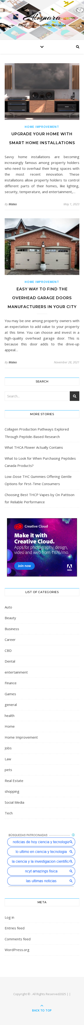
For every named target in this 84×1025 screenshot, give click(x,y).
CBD (8, 650)
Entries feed (14, 928)
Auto (8, 607)
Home (10, 726)
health (9, 715)
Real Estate (14, 780)
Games (10, 693)
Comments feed (18, 939)
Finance (11, 683)
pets (8, 769)
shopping (12, 791)
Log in (9, 917)
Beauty (10, 617)
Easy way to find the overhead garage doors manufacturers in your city (42, 298)
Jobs (8, 748)
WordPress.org (17, 949)
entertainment (16, 672)
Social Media (14, 802)
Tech (9, 813)
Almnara (42, 17)
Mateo (13, 204)
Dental (10, 661)
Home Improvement (42, 127)
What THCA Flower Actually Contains (34, 447)
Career (10, 639)
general (11, 704)
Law (8, 759)
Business (12, 628)
